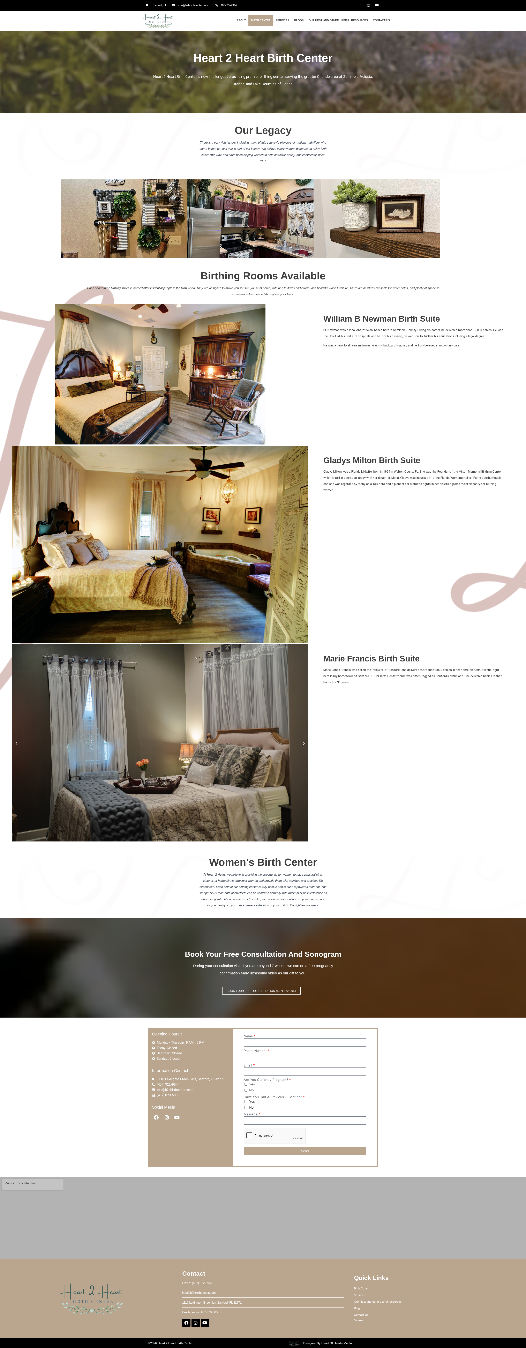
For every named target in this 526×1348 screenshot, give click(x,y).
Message (252, 1114)
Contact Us (381, 20)
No (251, 1090)
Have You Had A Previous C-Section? (274, 1097)
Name (249, 1036)
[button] (16, 375)
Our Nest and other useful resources (338, 20)
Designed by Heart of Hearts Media (327, 1343)
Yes (252, 1084)
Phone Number (256, 1051)
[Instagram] (369, 5)
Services (282, 20)
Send (305, 1151)
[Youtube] (377, 5)
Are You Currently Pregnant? (267, 1080)
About (241, 20)
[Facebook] (156, 1117)
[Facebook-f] (360, 5)
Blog (357, 1308)
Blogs (299, 20)
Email (249, 1065)
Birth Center (261, 20)
